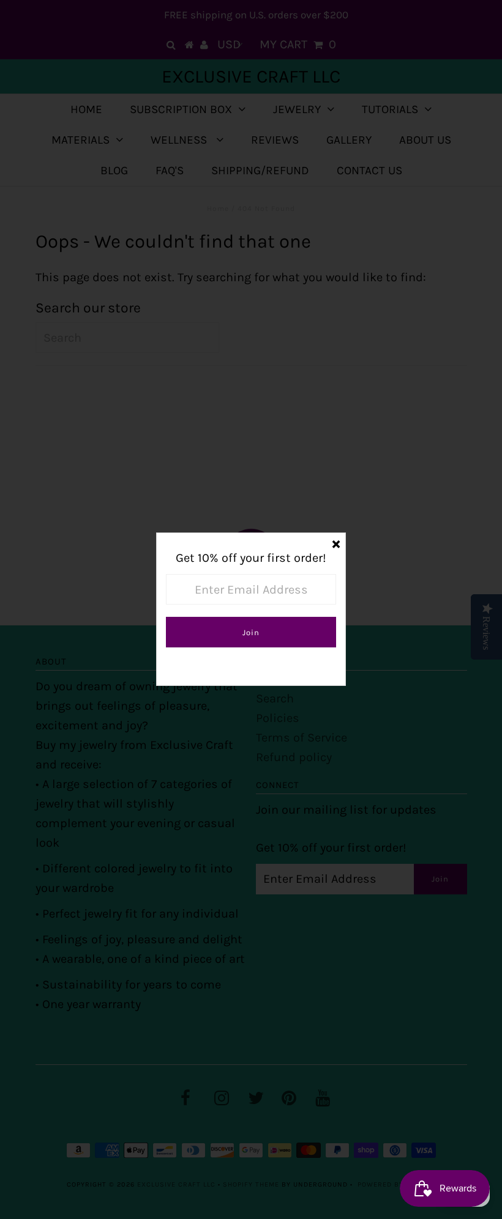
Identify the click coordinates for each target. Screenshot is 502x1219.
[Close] (336, 542)
